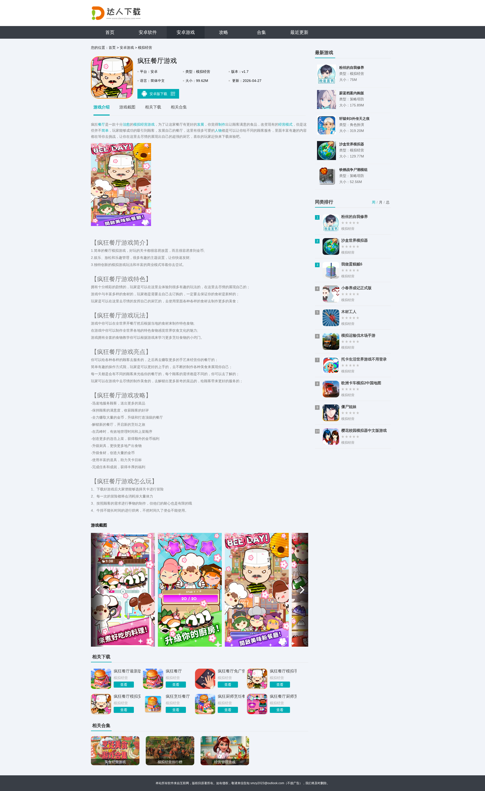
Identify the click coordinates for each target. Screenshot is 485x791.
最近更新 (299, 32)
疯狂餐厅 (174, 671)
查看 (123, 685)
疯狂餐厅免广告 (231, 671)
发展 (200, 124)
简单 (105, 130)
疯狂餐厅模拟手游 (283, 671)
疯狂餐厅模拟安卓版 (127, 696)
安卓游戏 (186, 32)
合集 (261, 32)
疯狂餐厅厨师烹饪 (283, 696)
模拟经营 (145, 48)
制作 (221, 124)
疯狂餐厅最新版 (127, 671)
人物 (218, 130)
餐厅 (101, 124)
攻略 (223, 32)
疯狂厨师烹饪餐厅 (231, 696)
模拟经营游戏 (144, 124)
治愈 (126, 124)
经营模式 (285, 124)
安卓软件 (148, 32)
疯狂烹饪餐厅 (178, 696)
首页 (109, 32)
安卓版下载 (159, 94)
